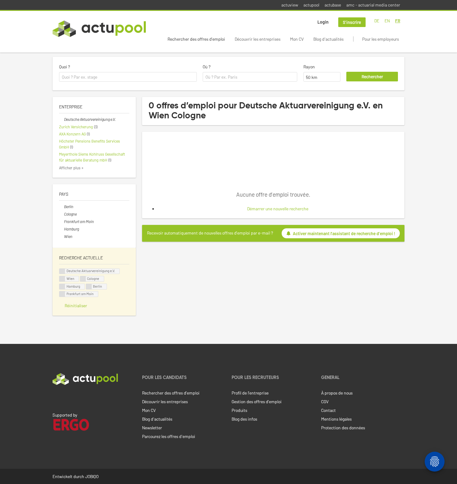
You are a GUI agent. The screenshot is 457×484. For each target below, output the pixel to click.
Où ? (206, 66)
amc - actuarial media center (373, 4)
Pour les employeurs (380, 39)
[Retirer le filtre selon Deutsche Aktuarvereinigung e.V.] (61, 119)
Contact (328, 410)
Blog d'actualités (328, 39)
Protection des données (343, 427)
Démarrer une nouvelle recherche (277, 208)
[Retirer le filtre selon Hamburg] (61, 228)
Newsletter (152, 427)
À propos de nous (337, 392)
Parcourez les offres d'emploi (168, 436)
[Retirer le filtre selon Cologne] (61, 214)
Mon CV (297, 39)
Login (323, 22)
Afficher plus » (71, 167)
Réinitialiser (76, 305)
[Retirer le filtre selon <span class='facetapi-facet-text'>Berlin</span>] (89, 286)
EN (387, 20)
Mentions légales (336, 419)
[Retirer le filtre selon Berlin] (61, 206)
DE (376, 20)
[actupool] (99, 29)
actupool (311, 4)
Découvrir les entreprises (257, 39)
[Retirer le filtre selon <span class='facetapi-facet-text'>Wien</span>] (62, 278)
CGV (325, 401)
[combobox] (128, 77)
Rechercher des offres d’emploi (196, 39)
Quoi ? (64, 66)
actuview (289, 4)
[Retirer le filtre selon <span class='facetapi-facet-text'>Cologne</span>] (83, 278)
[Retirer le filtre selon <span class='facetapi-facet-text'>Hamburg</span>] (62, 286)
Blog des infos (244, 419)
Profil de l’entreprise (250, 392)
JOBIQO (92, 476)
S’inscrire (352, 22)
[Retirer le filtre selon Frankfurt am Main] (61, 221)
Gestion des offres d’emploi (257, 401)
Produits (239, 410)
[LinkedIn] (56, 398)
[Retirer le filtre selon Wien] (61, 236)
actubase (333, 4)
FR (397, 20)
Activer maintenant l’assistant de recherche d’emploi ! (344, 233)
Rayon (309, 66)
